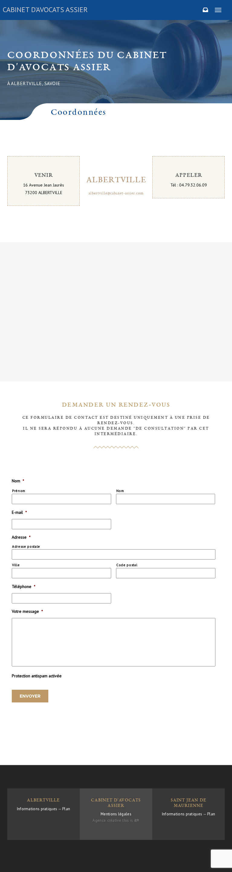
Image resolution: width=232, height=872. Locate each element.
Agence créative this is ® (115, 820)
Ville (16, 565)
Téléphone (23, 586)
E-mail (19, 512)
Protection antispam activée (37, 676)
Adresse (21, 537)
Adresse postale (26, 546)
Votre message (27, 611)
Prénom (18, 490)
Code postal (126, 565)
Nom (18, 481)
